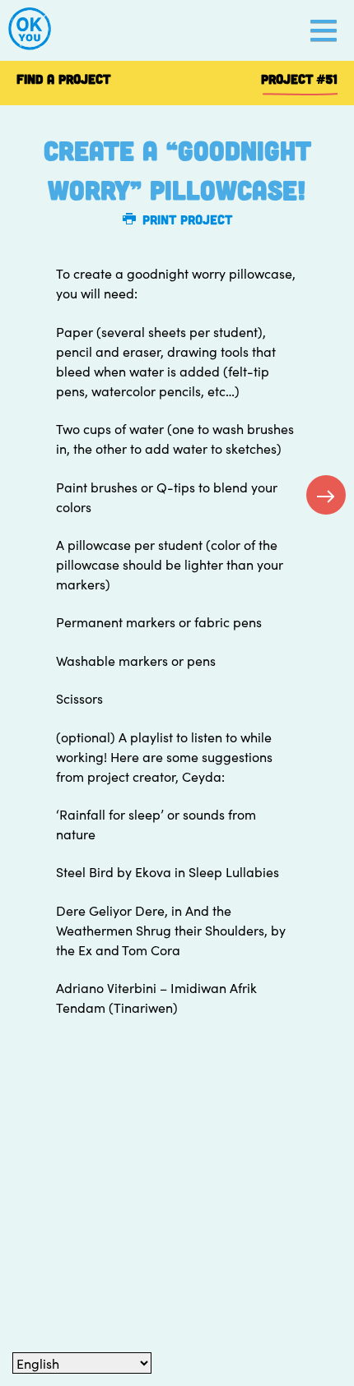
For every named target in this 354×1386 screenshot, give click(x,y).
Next (326, 495)
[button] (323, 30)
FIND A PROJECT (63, 78)
